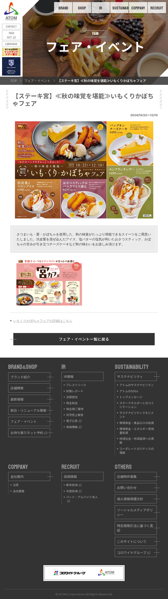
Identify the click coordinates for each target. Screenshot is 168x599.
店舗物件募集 (127, 476)
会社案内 (17, 476)
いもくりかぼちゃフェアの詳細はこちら (42, 321)
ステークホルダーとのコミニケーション (136, 405)
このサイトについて (131, 541)
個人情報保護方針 (130, 498)
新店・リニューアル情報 (28, 410)
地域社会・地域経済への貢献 (136, 440)
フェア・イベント (23, 421)
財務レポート (74, 391)
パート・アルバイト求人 (82, 497)
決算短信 (72, 397)
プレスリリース (76, 385)
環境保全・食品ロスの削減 (136, 423)
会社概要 (18, 491)
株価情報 (72, 427)
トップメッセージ (130, 397)
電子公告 (72, 421)
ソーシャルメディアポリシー (135, 512)
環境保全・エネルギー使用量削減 (136, 431)
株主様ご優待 (74, 409)
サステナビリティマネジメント (136, 415)
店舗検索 (17, 387)
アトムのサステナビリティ (136, 385)
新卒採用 (72, 485)
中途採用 (72, 491)
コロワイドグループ (131, 552)
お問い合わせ (127, 487)
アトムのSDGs (128, 391)
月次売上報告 (74, 415)
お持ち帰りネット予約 (26, 432)
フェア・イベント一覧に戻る (84, 339)
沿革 (16, 485)
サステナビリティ (130, 376)
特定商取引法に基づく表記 (135, 528)
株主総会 (72, 403)
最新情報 (17, 399)
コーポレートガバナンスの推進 (136, 451)
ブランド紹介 (20, 376)
